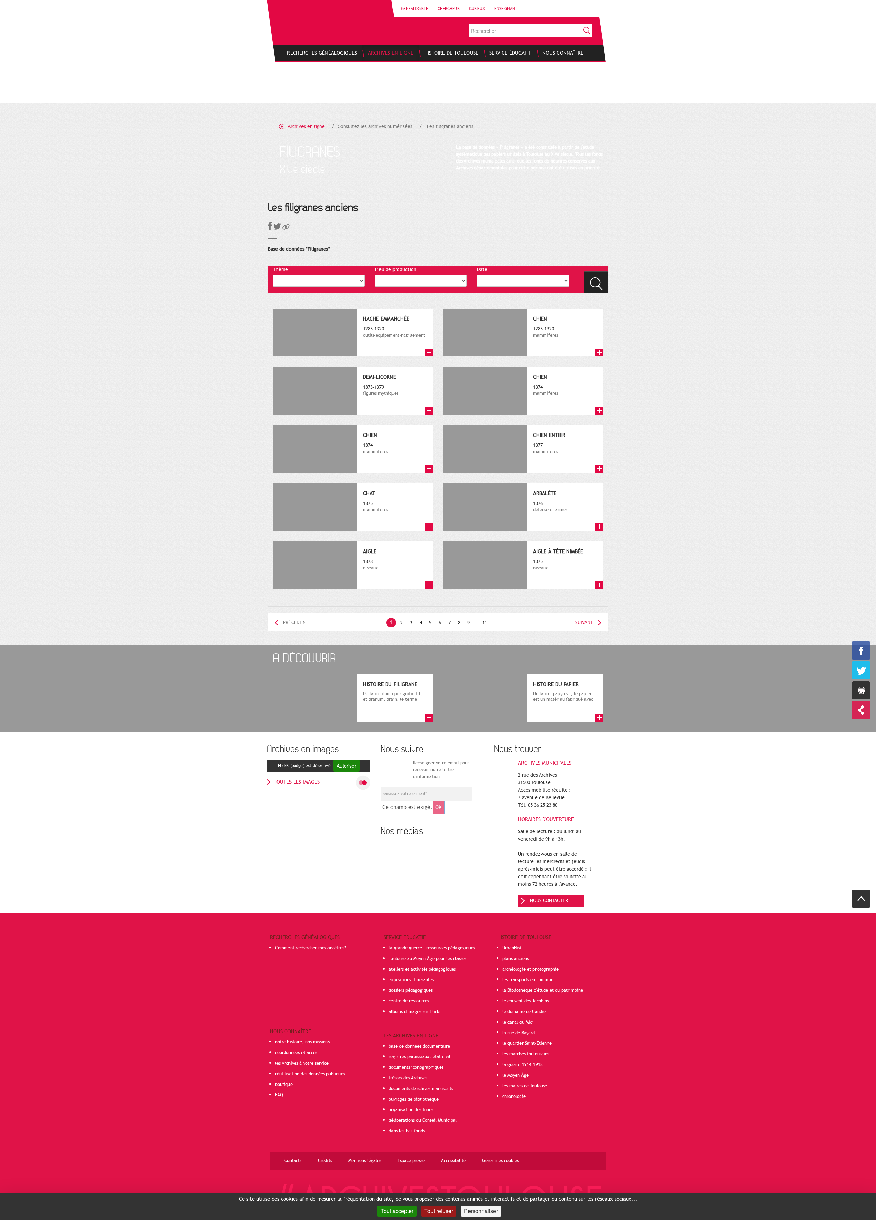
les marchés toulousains (525, 1054)
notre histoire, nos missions (302, 1042)
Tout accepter (397, 1211)
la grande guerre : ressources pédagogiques (432, 948)
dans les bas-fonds (407, 1131)
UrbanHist (512, 948)
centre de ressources (409, 1001)
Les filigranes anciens (450, 126)
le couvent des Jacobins (525, 1001)
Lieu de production (395, 269)
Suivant (584, 622)
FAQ (279, 1095)
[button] (286, 228)
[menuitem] (322, 53)
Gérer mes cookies (500, 1161)
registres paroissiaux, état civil (419, 1057)
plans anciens (515, 958)
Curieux (477, 8)
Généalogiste (414, 8)
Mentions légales (364, 1161)
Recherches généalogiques (305, 937)
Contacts (292, 1161)
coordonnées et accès (296, 1052)
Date (482, 269)
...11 (482, 623)
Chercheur (449, 8)
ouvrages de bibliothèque (414, 1099)
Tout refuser (438, 1211)
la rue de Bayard (518, 1033)
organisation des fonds (411, 1110)
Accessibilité (453, 1161)
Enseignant (505, 8)
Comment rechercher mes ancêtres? (310, 948)
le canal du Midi (518, 1022)
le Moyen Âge (515, 1075)
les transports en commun (527, 980)
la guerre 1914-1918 (522, 1064)
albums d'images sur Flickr (415, 1011)
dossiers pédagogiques (411, 990)
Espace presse (411, 1161)
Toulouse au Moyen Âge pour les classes (427, 958)
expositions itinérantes (411, 980)
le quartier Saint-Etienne (527, 1043)
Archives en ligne (306, 126)
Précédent (295, 622)
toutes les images (297, 782)
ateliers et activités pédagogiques (422, 969)
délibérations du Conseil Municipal (423, 1120)
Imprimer (861, 690)
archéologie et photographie (530, 969)
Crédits (325, 1161)
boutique (284, 1084)
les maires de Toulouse (524, 1086)
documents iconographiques (416, 1067)
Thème (280, 269)
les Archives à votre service (301, 1063)
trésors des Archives (408, 1078)
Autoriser (346, 765)
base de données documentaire (419, 1046)
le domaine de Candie (524, 1011)
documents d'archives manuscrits (421, 1088)
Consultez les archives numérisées (375, 126)
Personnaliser (481, 1211)
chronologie (514, 1096)
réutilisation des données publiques (310, 1074)
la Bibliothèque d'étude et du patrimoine (542, 990)
